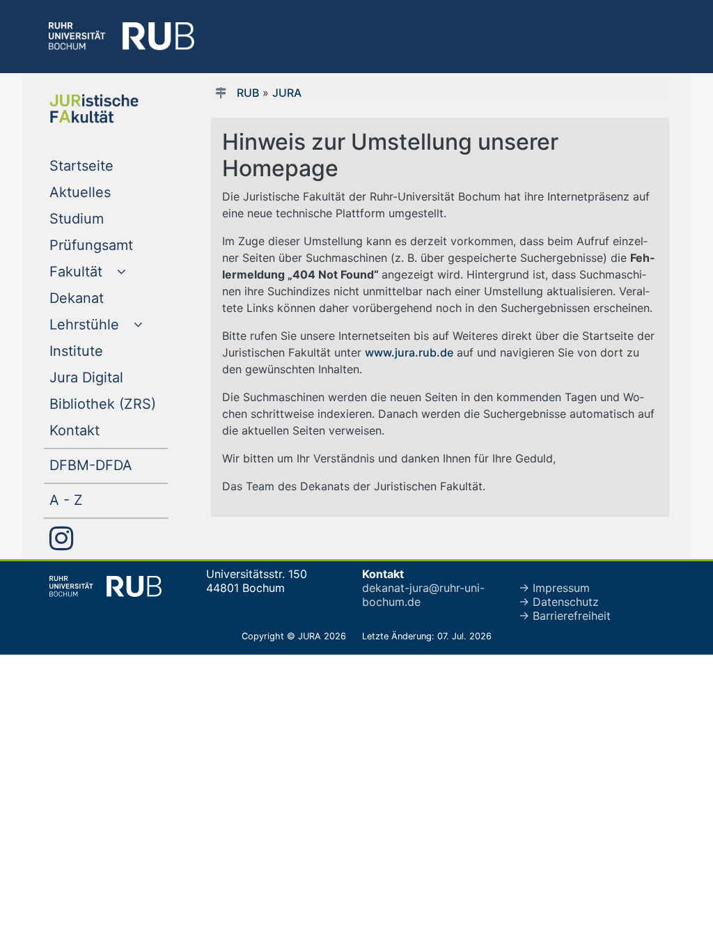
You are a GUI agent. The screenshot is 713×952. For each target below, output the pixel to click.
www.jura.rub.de (409, 352)
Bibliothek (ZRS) (108, 403)
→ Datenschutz (559, 602)
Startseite (108, 165)
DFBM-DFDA (108, 465)
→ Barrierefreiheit (565, 616)
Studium (104, 218)
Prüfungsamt (108, 244)
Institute (104, 350)
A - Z (94, 499)
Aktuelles (108, 192)
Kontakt (102, 430)
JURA (286, 93)
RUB (248, 93)
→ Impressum (554, 588)
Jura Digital (108, 377)
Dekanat (104, 297)
